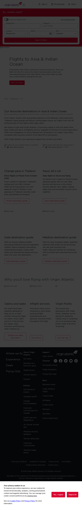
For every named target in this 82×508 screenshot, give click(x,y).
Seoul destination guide (54, 201)
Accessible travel (49, 365)
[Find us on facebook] (60, 361)
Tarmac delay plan (31, 439)
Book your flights (17, 82)
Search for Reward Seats (17, 19)
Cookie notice (53, 465)
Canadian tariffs (30, 396)
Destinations (14, 98)
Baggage (46, 361)
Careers (26, 379)
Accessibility (66, 461)
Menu (73, 4)
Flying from (10, 23)
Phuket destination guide (16, 201)
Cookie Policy (15, 501)
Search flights (41, 40)
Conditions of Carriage (38, 461)
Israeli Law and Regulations (29, 419)
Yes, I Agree (58, 495)
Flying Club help (49, 374)
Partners (46, 409)
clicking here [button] (32, 496)
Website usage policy (29, 451)
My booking (59, 4)
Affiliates (46, 400)
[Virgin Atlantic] (16, 4)
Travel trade (47, 396)
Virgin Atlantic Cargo (48, 390)
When (33, 31)
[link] (15, 354)
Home (6, 98)
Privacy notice (54, 461)
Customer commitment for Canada (30, 410)
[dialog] (41, 494)
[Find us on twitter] (65, 361)
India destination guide (15, 261)
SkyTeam (46, 414)
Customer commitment (29, 444)
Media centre (29, 370)
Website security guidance (30, 433)
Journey (9, 31)
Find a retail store (50, 418)
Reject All (72, 495)
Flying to (46, 23)
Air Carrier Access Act (31, 426)
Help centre (47, 356)
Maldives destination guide (56, 261)
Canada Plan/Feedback (30, 402)
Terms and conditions (19, 461)
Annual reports (29, 375)
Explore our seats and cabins (15, 336)
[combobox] (22, 25)
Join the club (62, 338)
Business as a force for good (29, 364)
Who (57, 31)
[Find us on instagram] (55, 361)
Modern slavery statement (35, 465)
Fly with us (36, 338)
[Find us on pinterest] (76, 361)
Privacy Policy (29, 501)
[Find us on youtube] (71, 361)
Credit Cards (47, 405)
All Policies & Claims (29, 391)
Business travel (48, 384)
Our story (27, 359)
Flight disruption (49, 369)
